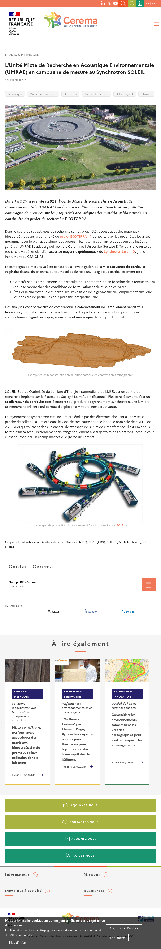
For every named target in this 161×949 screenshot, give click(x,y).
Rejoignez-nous (84, 805)
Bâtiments (70, 94)
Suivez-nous (84, 855)
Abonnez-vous (83, 838)
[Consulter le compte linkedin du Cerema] (103, 3)
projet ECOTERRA (73, 236)
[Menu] (156, 24)
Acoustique (15, 94)
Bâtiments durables (96, 94)
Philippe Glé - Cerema (22, 582)
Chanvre (146, 94)
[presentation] (149, 724)
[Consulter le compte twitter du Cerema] (109, 3)
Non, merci (117, 937)
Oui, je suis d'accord (124, 928)
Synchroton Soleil (117, 251)
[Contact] (132, 3)
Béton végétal (124, 94)
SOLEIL (121, 525)
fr (147, 3)
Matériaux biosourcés (43, 94)
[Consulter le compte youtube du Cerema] (115, 3)
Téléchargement (149, 584)
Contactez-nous (84, 822)
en (153, 3)
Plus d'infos (17, 942)
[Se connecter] (140, 3)
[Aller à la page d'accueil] (67, 22)
